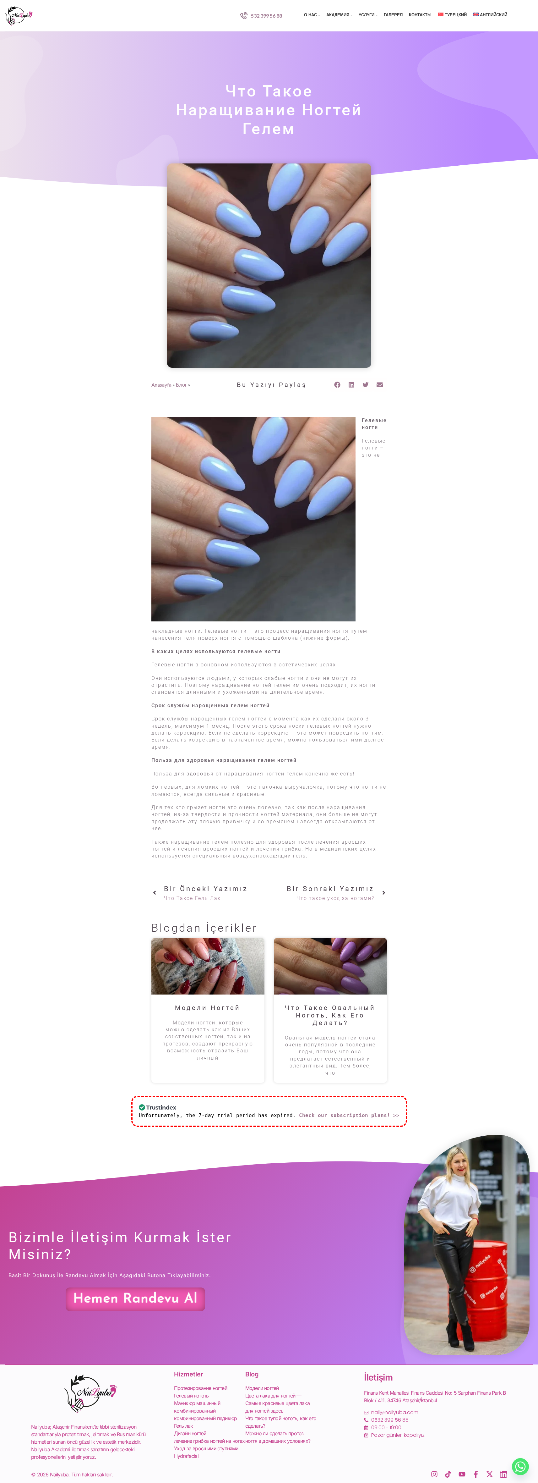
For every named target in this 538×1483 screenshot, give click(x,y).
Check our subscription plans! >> (349, 1115)
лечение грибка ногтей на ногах (209, 1441)
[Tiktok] (448, 1474)
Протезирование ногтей (200, 1388)
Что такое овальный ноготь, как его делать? (330, 1015)
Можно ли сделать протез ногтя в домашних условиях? (277, 1437)
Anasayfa (161, 385)
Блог (181, 385)
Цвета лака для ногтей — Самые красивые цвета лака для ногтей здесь (277, 1403)
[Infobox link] (261, 16)
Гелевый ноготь (191, 1395)
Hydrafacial (186, 1456)
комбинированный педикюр (205, 1418)
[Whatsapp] (520, 1466)
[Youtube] (462, 1474)
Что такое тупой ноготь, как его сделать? (280, 1422)
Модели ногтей (208, 1008)
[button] (337, 385)
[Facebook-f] (475, 1474)
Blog (252, 1374)
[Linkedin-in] (503, 1474)
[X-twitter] (489, 1474)
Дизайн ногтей (190, 1433)
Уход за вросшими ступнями (206, 1448)
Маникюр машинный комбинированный (197, 1407)
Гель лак (183, 1426)
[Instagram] (434, 1474)
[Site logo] (19, 15)
